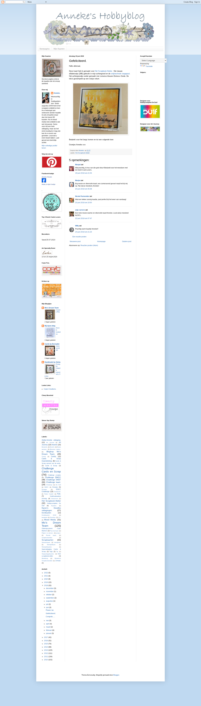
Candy (44, 456)
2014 (46, 647)
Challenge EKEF (53, 480)
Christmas (49, 485)
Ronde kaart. (51, 535)
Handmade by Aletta (52, 362)
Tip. (57, 551)
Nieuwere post (75, 241)
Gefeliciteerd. (51, 613)
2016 (46, 641)
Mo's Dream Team (52, 308)
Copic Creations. (50, 389)
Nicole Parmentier (82, 196)
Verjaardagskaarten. (48, 554)
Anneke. (57, 93)
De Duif (58, 485)
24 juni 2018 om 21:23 (83, 232)
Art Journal (50, 442)
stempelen (57, 542)
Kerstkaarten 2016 (49, 515)
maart (48, 627)
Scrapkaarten (47, 540)
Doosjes (55, 487)
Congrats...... (50, 617)
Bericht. (52, 447)
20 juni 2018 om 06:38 (83, 189)
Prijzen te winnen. (47, 533)
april (48, 624)
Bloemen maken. (55, 449)
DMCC (46, 487)
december (50, 588)
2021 (46, 576)
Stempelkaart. (51, 544)
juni (47, 607)
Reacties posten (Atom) (89, 245)
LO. (60, 517)
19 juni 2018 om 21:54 (83, 173)
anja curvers (80, 210)
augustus (49, 601)
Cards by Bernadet (52, 344)
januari (49, 633)
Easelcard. (57, 491)
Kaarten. (54, 505)
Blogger (116, 675)
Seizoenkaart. (46, 542)
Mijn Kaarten (59, 49)
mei (47, 621)
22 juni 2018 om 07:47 (83, 218)
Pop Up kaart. (54, 531)
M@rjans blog (50, 326)
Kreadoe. (53, 517)
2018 (46, 585)
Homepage (101, 241)
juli (47, 604)
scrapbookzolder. (47, 537)
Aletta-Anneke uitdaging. (51, 440)
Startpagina (44, 49)
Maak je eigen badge (48, 184)
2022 (46, 573)
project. (58, 533)
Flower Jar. (50, 610)
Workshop (45, 558)
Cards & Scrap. (51, 465)
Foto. (59, 494)
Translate (149, 66)
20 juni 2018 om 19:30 (83, 203)
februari (49, 630)
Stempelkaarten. (47, 547)
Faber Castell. (49, 494)
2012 (46, 653)
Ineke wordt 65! (58, 348)
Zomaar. (58, 560)
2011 (46, 657)
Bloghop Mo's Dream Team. (51, 452)
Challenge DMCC (53, 477)
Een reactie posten (79, 237)
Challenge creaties (54, 475)
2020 (46, 579)
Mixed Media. (50, 520)
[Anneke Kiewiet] (44, 182)
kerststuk (44, 517)
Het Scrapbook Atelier (103, 71)
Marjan (78, 180)
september (50, 598)
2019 (46, 582)
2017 (46, 637)
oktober (49, 595)
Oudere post (126, 241)
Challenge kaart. (53, 482)
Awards (54, 445)
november (50, 591)
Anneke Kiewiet (47, 177)
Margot (78, 165)
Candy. (53, 456)
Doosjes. (44, 489)
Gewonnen (54, 498)
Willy (77, 226)
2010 (46, 660)
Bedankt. (44, 447)
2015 (46, 644)
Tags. (51, 551)
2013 (46, 650)
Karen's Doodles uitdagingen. (51, 509)
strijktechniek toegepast (120, 74)
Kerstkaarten (46, 513)
